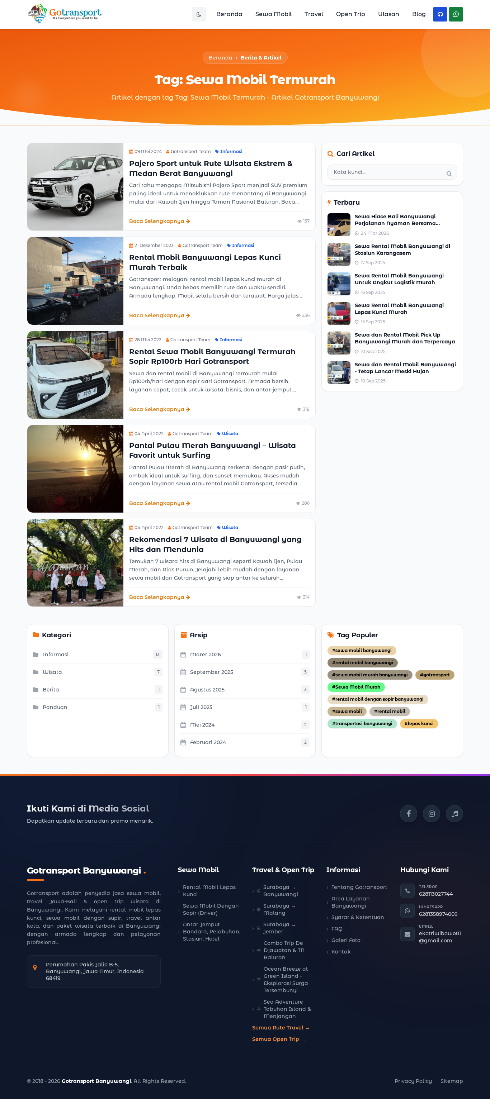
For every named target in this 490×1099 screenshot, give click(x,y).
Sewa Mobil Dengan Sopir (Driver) (211, 909)
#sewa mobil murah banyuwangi (370, 674)
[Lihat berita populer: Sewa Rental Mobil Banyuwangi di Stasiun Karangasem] (339, 254)
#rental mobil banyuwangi (362, 662)
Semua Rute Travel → (281, 1027)
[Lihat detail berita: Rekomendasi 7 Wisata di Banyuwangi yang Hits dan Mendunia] (75, 562)
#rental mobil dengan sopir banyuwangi (378, 699)
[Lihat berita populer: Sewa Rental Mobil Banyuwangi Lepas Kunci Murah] (339, 313)
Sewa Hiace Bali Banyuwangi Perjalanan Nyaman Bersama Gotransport (395, 223)
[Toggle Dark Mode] (199, 14)
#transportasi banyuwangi (362, 723)
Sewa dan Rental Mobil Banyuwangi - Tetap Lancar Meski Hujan (405, 368)
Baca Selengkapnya (156, 221)
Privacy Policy (413, 1081)
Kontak (341, 951)
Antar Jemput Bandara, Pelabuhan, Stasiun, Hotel (211, 931)
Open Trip (350, 14)
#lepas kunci (419, 723)
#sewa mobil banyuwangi (362, 650)
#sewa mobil (347, 711)
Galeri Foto (346, 940)
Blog (419, 14)
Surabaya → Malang (279, 909)
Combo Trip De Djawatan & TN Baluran (284, 950)
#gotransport (435, 674)
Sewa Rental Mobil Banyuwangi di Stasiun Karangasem (402, 249)
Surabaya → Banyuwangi (280, 891)
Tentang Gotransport (359, 887)
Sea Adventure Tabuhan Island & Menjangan (287, 1009)
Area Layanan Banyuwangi (350, 902)
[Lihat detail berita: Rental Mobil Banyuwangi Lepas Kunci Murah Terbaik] (75, 280)
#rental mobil (389, 711)
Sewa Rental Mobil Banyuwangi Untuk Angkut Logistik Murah (399, 279)
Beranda (229, 14)
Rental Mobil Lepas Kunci (209, 891)
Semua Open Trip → (279, 1039)
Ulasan (388, 14)
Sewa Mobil (273, 14)
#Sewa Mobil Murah (356, 687)
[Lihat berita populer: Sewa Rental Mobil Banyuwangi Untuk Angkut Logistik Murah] (339, 283)
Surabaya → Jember (279, 928)
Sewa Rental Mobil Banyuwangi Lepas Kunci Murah (399, 308)
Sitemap (451, 1081)
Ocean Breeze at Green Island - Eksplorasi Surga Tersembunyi (286, 980)
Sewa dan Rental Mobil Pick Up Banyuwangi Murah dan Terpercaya (405, 338)
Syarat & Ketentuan (357, 917)
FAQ (337, 929)
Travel (314, 14)
